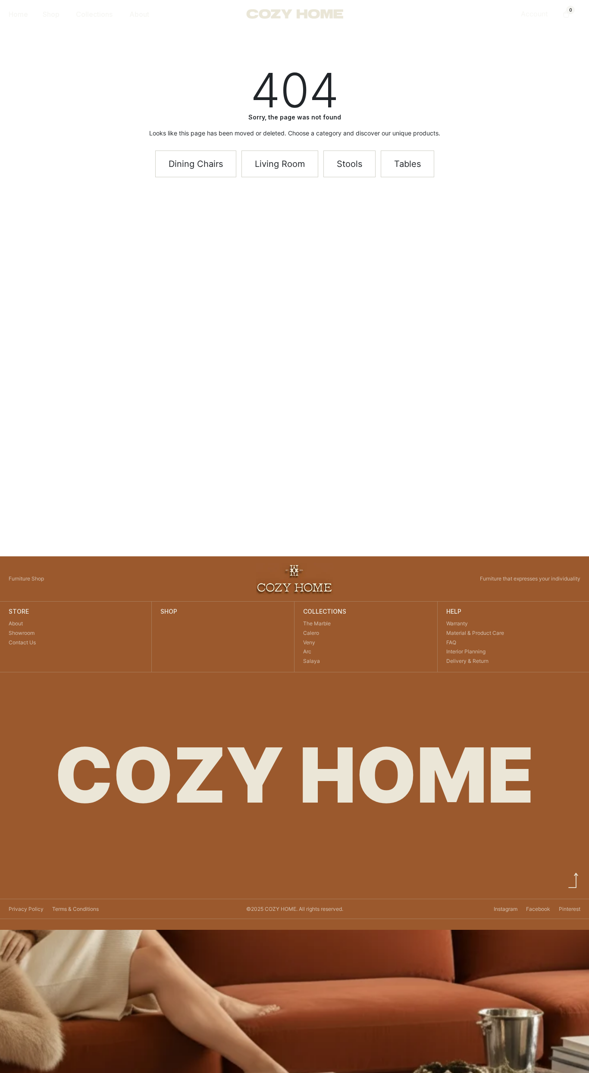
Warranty (457, 623)
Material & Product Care (475, 633)
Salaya (311, 661)
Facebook (538, 909)
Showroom (21, 633)
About (16, 623)
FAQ (451, 642)
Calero (311, 633)
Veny (309, 642)
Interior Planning (466, 651)
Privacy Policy (26, 909)
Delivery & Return (467, 661)
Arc (307, 651)
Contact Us (22, 642)
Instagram (505, 909)
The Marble (317, 623)
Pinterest (569, 909)
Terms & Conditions (75, 909)
